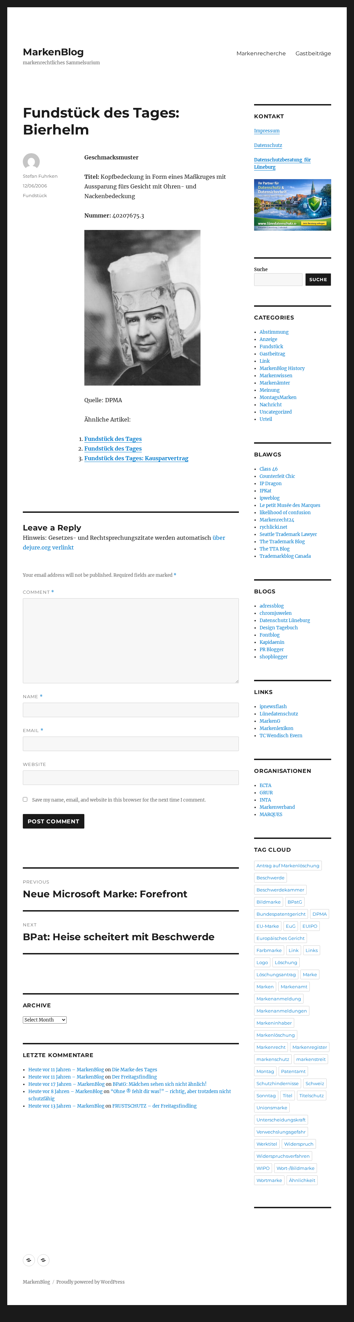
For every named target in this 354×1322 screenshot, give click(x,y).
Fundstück (35, 195)
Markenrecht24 (277, 520)
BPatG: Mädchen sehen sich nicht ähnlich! (160, 1084)
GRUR (266, 793)
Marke (310, 974)
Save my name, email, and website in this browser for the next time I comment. (119, 800)
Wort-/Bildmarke (296, 1168)
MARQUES (271, 814)
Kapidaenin (272, 642)
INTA (265, 800)
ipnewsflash (273, 707)
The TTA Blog (275, 549)
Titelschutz (311, 1095)
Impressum (267, 131)
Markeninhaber (274, 1023)
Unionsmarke (272, 1107)
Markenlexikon (277, 728)
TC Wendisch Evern (281, 736)
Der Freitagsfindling (134, 1077)
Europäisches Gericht (281, 938)
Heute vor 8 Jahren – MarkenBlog (65, 1091)
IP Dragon (271, 484)
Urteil (266, 419)
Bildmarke (269, 902)
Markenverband (277, 807)
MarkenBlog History (282, 368)
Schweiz (315, 1083)
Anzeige (268, 339)
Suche (261, 269)
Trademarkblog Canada (285, 556)
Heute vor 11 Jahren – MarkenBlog (66, 1070)
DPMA (320, 914)
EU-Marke (268, 926)
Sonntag (266, 1095)
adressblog (272, 606)
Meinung (270, 390)
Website (34, 764)
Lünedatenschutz (279, 714)
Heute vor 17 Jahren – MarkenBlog (66, 1084)
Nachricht (271, 405)
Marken (265, 986)
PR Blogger (272, 650)
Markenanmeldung (279, 998)
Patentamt (293, 1071)
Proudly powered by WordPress (90, 1282)
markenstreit (311, 1059)
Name (33, 697)
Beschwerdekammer (280, 890)
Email (33, 730)
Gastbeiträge (313, 53)
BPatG (295, 902)
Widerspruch (299, 1144)
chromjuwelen (276, 613)
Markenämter (275, 383)
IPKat (265, 491)
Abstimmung (274, 332)
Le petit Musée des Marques (290, 505)
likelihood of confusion (285, 513)
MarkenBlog (53, 52)
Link (265, 361)
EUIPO (309, 926)
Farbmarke (269, 950)
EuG (291, 926)
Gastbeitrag (272, 354)
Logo (262, 962)
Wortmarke (269, 1180)
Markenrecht (271, 1047)
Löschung (286, 962)
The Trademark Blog (282, 542)
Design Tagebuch (279, 628)
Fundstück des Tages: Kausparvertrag (136, 458)
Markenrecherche (261, 53)
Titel (287, 1095)
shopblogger (274, 657)
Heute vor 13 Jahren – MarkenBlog (66, 1106)
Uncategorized (276, 412)
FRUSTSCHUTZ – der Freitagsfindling (154, 1106)
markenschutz (273, 1059)
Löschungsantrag (276, 974)
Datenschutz (268, 145)
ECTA (265, 785)
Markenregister (309, 1047)
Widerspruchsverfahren (283, 1156)
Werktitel (267, 1144)
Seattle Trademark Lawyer (288, 534)
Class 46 (269, 469)
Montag (265, 1071)
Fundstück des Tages (113, 438)
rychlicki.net (273, 527)
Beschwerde (271, 877)
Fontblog (270, 635)
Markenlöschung (276, 1035)
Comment (38, 592)
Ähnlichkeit (302, 1180)
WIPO (263, 1168)
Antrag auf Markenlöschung (288, 865)
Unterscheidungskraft (281, 1119)
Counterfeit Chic (277, 476)
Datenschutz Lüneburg (285, 620)
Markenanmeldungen (282, 1011)
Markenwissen (276, 376)
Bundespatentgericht (281, 914)
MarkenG (270, 721)
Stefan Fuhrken (40, 176)
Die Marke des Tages (134, 1070)
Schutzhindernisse (278, 1083)
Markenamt (294, 986)
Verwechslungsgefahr (281, 1132)
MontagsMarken (278, 397)
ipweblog (270, 498)
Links (312, 950)
